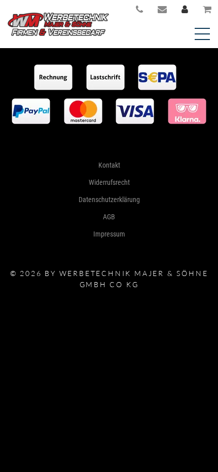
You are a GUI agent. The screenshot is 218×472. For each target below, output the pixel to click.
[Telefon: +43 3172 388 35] (139, 8)
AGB (109, 217)
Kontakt (109, 165)
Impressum (109, 234)
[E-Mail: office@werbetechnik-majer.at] (162, 8)
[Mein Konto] (185, 8)
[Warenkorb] (207, 8)
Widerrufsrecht (109, 182)
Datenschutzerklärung (109, 199)
